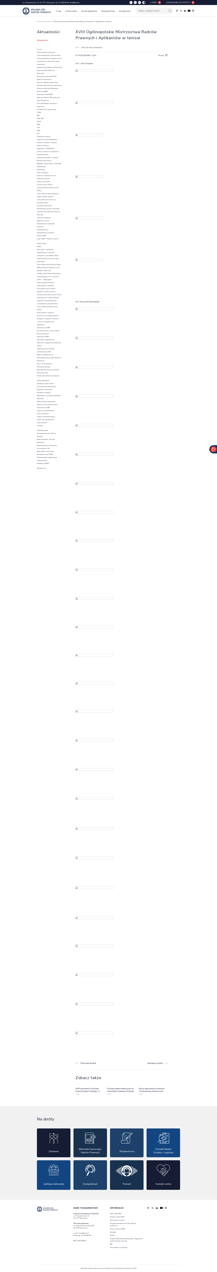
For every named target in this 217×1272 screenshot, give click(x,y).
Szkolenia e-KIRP (43, 408)
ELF (38, 134)
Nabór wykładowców (45, 355)
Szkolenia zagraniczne (45, 340)
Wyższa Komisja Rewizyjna (47, 88)
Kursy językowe (43, 334)
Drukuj (161, 55)
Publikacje (41, 170)
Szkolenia (40, 325)
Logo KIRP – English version (48, 239)
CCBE (39, 112)
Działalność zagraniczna (46, 109)
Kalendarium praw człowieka (48, 209)
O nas (58, 11)
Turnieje (40, 426)
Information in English (118, 1247)
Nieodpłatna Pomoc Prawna (48, 370)
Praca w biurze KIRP (117, 1229)
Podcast (40, 227)
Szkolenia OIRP (43, 337)
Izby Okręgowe (43, 100)
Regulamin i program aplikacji (49, 396)
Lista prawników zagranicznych (49, 58)
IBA (38, 115)
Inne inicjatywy (42, 173)
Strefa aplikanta (89, 11)
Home (39, 22)
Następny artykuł (155, 1063)
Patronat (40, 399)
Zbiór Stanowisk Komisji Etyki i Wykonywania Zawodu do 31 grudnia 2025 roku (49, 268)
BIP (111, 1244)
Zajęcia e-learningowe (45, 411)
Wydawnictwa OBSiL (45, 454)
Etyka (39, 247)
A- (131, 3)
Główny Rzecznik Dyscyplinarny (49, 85)
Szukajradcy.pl (42, 230)
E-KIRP (153, 2)
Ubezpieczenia (42, 373)
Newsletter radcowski (45, 451)
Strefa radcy (71, 11)
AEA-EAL (40, 118)
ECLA (39, 121)
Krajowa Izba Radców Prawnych (49, 67)
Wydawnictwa (108, 11)
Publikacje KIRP (43, 463)
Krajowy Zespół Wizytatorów (48, 97)
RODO (112, 1235)
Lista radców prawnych (46, 52)
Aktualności (124, 11)
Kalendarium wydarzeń (46, 224)
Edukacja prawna (43, 137)
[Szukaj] (170, 11)
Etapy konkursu (43, 146)
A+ (140, 3)
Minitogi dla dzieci (44, 161)
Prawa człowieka (43, 182)
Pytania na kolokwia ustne (47, 405)
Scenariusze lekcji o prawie (47, 158)
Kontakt (113, 1232)
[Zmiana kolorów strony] (143, 2)
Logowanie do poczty (178, 2)
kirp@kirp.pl (74, 2)
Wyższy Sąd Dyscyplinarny (47, 82)
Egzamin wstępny (44, 393)
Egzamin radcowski (44, 390)
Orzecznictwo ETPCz (45, 185)
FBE (38, 125)
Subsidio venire (43, 221)
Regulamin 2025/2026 (45, 149)
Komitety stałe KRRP (45, 94)
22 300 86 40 (64, 2)
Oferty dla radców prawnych (48, 376)
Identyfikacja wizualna (45, 233)
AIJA (38, 131)
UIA (38, 128)
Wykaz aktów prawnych (46, 402)
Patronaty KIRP (115, 1214)
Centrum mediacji (43, 218)
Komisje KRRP (42, 91)
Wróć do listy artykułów (91, 47)
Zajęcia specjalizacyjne (46, 417)
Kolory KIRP (41, 236)
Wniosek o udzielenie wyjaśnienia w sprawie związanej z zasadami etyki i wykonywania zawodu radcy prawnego (48, 256)
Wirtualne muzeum (117, 1220)
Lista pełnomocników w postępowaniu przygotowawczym (46, 203)
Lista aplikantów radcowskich (49, 55)
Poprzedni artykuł (88, 1063)
